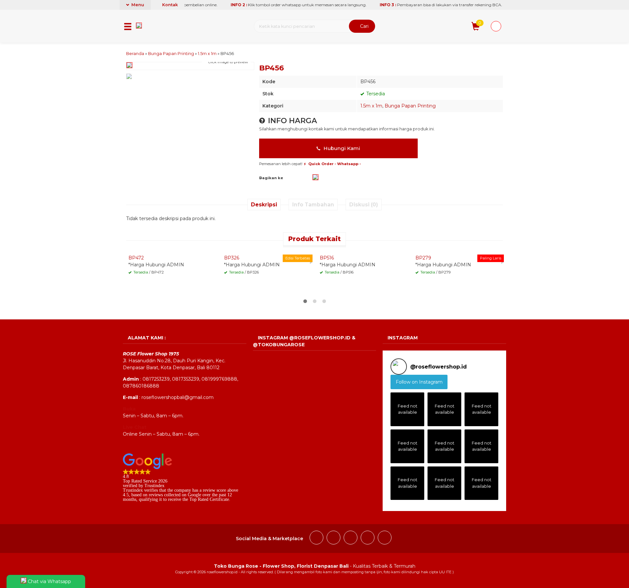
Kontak (169, 4)
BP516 (327, 258)
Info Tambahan (313, 204)
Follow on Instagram (419, 382)
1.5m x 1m (371, 106)
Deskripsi (264, 204)
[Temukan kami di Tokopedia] (384, 538)
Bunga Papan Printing (410, 106)
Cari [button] (364, 26)
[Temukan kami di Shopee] (367, 538)
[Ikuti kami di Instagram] (333, 538)
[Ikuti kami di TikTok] (350, 538)
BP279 (423, 258)
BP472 (136, 258)
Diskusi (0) (363, 204)
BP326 (231, 258)
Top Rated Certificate (209, 499)
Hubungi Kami (341, 148)
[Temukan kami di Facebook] (316, 538)
